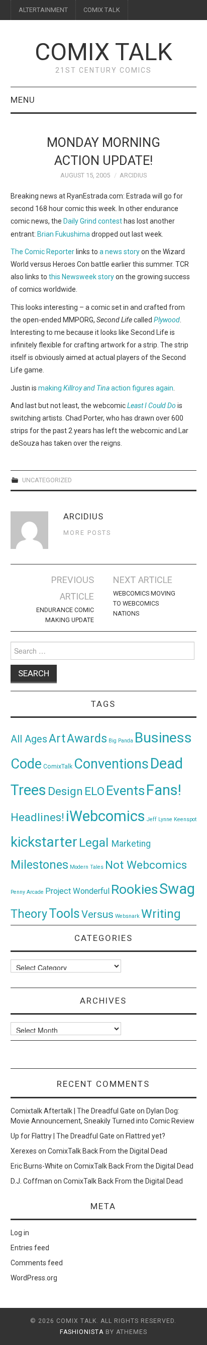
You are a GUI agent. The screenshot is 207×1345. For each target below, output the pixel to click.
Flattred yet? (145, 1136)
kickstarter (44, 842)
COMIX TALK (101, 10)
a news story (119, 252)
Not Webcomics (146, 865)
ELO (94, 791)
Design (65, 791)
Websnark (127, 916)
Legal (95, 842)
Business (163, 737)
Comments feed (37, 1263)
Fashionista (82, 1331)
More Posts (87, 532)
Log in (20, 1233)
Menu (23, 100)
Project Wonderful (77, 891)
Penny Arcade (27, 892)
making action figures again (105, 388)
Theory (29, 914)
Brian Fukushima (63, 234)
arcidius (133, 175)
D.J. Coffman (31, 1181)
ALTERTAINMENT (43, 10)
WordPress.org (34, 1278)
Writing (161, 913)
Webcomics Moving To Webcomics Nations (144, 603)
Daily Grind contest (92, 221)
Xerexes (24, 1151)
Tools (64, 913)
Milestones (39, 865)
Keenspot (185, 819)
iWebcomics (105, 816)
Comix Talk (103, 52)
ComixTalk (57, 766)
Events (125, 790)
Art (57, 738)
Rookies (134, 889)
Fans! (163, 790)
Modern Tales (87, 867)
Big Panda (121, 740)
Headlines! (37, 817)
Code (26, 764)
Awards (87, 738)
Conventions (111, 764)
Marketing (131, 844)
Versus (97, 914)
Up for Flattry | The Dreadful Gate (63, 1136)
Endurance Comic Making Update (65, 615)
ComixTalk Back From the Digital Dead (107, 1151)
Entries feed (30, 1248)
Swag (177, 888)
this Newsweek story (81, 277)
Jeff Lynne (159, 819)
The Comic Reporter (42, 252)
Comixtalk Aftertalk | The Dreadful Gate (73, 1111)
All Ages (29, 739)
